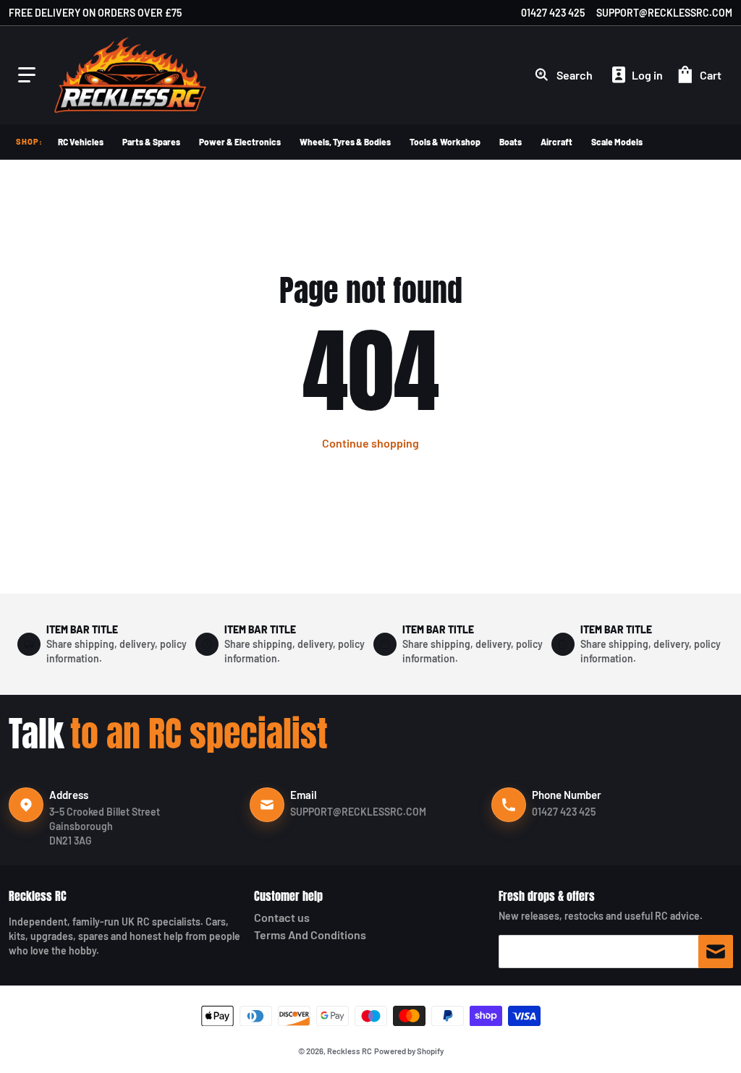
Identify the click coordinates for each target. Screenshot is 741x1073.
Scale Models (617, 142)
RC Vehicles (80, 142)
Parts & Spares (151, 142)
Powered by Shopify (409, 1051)
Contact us (282, 917)
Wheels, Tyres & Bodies (345, 142)
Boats (510, 142)
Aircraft (556, 142)
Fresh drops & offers (547, 896)
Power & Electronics (240, 142)
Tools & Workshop (445, 142)
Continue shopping (370, 443)
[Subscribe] (715, 951)
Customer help (288, 896)
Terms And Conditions (310, 934)
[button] (27, 75)
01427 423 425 (553, 13)
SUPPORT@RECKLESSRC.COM (664, 13)
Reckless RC (38, 896)
